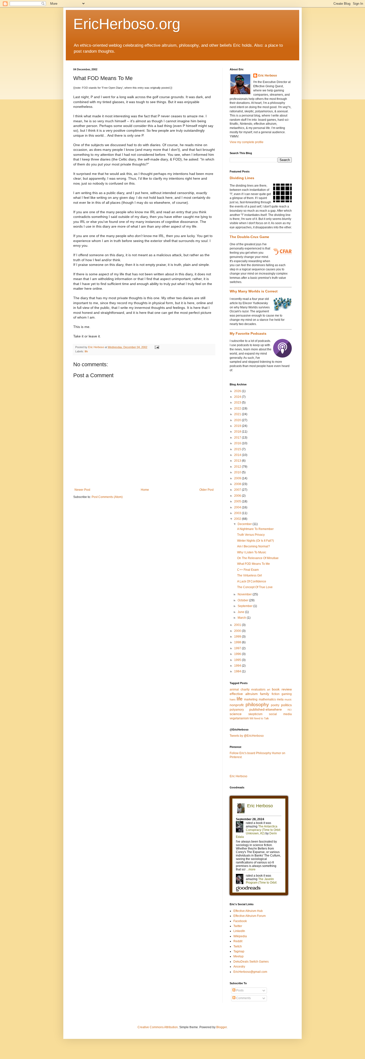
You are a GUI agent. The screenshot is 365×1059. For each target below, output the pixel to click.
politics (286, 705)
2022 (238, 408)
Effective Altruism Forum (249, 916)
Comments (243, 998)
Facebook (240, 921)
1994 (238, 665)
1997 (238, 648)
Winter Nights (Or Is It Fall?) (255, 540)
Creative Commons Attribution (158, 1027)
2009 (238, 478)
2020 (238, 420)
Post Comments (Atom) (107, 497)
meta (280, 699)
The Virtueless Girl (249, 575)
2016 (238, 443)
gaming (287, 694)
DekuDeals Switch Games (251, 961)
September (245, 606)
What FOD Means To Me (253, 564)
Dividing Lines (242, 178)
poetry (275, 705)
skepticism (255, 714)
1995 (238, 660)
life (86, 351)
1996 (238, 654)
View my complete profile (246, 142)
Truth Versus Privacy (251, 534)
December (245, 524)
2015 (238, 449)
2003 (238, 513)
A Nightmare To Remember (255, 529)
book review (282, 689)
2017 (238, 437)
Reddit (237, 941)
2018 (238, 431)
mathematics (267, 699)
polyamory (237, 709)
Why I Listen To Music (251, 552)
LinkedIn (239, 931)
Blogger (221, 1027)
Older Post (206, 489)
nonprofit (237, 705)
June (241, 612)
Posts (239, 990)
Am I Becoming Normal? (253, 546)
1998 (238, 642)
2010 (238, 472)
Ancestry (239, 966)
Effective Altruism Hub (248, 911)
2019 (238, 426)
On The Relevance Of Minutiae (258, 558)
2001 (238, 625)
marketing (250, 699)
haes (233, 699)
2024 (238, 397)
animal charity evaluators (247, 689)
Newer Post (82, 489)
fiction (276, 694)
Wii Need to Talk (259, 718)
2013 (238, 460)
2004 (238, 507)
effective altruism (244, 694)
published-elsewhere (265, 709)
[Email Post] (156, 347)
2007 (238, 489)
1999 (238, 636)
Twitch (237, 946)
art (268, 689)
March (242, 617)
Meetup (238, 956)
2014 (238, 455)
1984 (238, 671)
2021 (238, 414)
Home (145, 489)
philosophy (257, 704)
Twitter (237, 926)
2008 (238, 484)
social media (280, 714)
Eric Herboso (267, 75)
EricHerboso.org (126, 24)
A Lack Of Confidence (251, 581)
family (264, 694)
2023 (238, 402)
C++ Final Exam (248, 569)
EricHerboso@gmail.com (250, 972)
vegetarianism (239, 718)
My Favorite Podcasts (248, 333)
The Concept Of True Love (255, 587)
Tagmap (238, 951)
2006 (238, 495)
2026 (238, 391)
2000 (238, 631)
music (288, 699)
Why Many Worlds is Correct (254, 291)
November (245, 594)
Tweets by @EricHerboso (247, 735)
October (243, 600)
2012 (238, 466)
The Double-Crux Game (249, 237)
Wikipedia (240, 936)
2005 (238, 501)
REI (290, 709)
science (236, 714)
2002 (238, 519)
